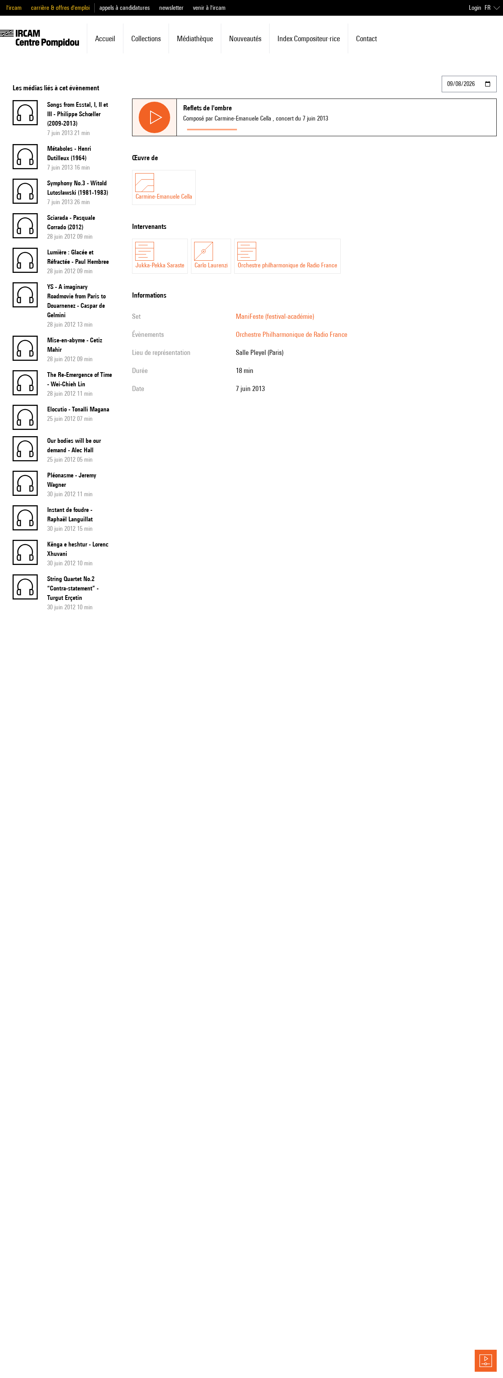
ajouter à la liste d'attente (275, 128)
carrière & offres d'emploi (60, 7)
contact (366, 38)
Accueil (105, 38)
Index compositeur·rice (308, 38)
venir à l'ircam (209, 7)
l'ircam (14, 7)
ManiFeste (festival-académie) (275, 316)
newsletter (171, 7)
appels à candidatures (124, 7)
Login (475, 7)
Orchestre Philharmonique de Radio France (291, 334)
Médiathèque (195, 38)
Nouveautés (245, 38)
